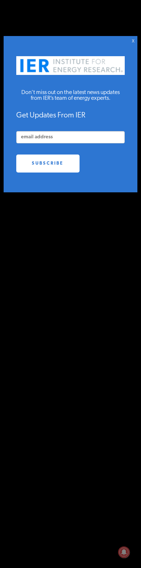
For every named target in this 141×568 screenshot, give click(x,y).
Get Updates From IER (50, 115)
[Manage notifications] (124, 552)
